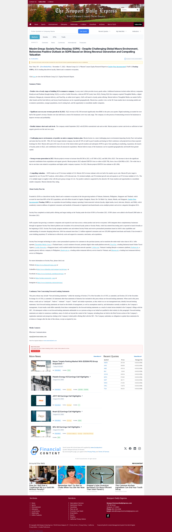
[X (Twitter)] (125, 450)
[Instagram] (139, 450)
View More (97, 356)
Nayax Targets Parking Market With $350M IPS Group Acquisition (75, 362)
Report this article (35, 350)
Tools (63, 37)
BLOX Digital (131, 525)
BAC (105, 371)
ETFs (54, 37)
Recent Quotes (103, 31)
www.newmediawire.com (50, 340)
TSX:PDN (86, 389)
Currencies (61, 43)
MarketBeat (57, 370)
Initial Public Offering (88, 433)
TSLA (105, 388)
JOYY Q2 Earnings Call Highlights (68, 396)
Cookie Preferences (44, 527)
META (105, 377)
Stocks (45, 37)
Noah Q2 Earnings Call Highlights (68, 412)
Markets (35, 37)
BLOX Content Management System (114, 525)
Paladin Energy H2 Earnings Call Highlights (72, 377)
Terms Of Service (104, 452)
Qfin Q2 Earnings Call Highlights (67, 427)
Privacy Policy (91, 452)
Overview (45, 43)
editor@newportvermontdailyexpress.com (124, 511)
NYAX (69, 370)
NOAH (79, 420)
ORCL (105, 386)
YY (79, 405)
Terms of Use (74, 525)
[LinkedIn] (135, 450)
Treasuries (82, 43)
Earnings (69, 389)
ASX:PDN (80, 389)
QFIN (59, 437)
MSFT (105, 380)
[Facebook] (130, 450)
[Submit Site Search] (138, 9)
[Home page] (84, 10)
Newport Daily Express (46, 525)
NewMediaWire (46, 67)
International (72, 43)
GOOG (106, 374)
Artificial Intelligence (72, 433)
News (53, 43)
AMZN (106, 362)
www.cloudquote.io (96, 447)
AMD (105, 368)
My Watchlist (120, 31)
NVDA (105, 383)
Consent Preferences (36, 531)
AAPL (105, 365)
